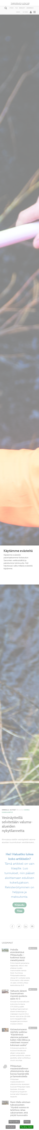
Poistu (27, 1122)
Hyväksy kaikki (26, 1127)
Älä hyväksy (14, 1122)
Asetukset (10, 1127)
